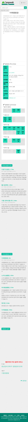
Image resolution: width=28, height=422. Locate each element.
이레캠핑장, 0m (6, 258)
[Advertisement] (14, 47)
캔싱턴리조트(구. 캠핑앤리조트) (11, 366)
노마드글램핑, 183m (7, 275)
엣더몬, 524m (5, 303)
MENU (24, 3)
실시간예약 (11, 72)
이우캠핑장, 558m (6, 310)
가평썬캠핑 (5, 373)
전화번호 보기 (12, 98)
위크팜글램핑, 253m (7, 287)
